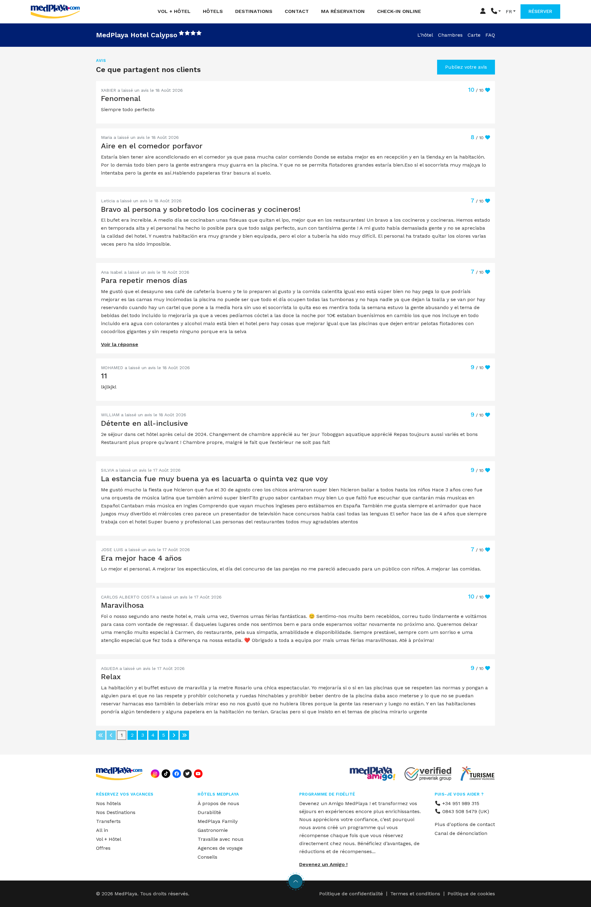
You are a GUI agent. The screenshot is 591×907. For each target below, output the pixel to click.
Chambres (450, 35)
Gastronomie (213, 830)
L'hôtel (425, 35)
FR (509, 11)
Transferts (108, 821)
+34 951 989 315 (460, 803)
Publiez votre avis (466, 67)
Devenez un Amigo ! (323, 864)
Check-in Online (399, 11)
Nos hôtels (108, 803)
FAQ (490, 35)
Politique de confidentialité (351, 894)
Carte (474, 35)
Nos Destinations (115, 812)
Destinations (253, 11)
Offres (103, 848)
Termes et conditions (415, 894)
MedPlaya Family (218, 821)
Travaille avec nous (220, 839)
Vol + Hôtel (174, 11)
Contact (297, 11)
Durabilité (209, 812)
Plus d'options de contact (465, 824)
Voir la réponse (119, 344)
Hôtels (213, 11)
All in (102, 830)
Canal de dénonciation (461, 833)
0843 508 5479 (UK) (465, 811)
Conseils (207, 857)
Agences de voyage (220, 848)
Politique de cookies (471, 894)
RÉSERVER (540, 11)
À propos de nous (218, 803)
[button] (496, 11)
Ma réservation (343, 11)
